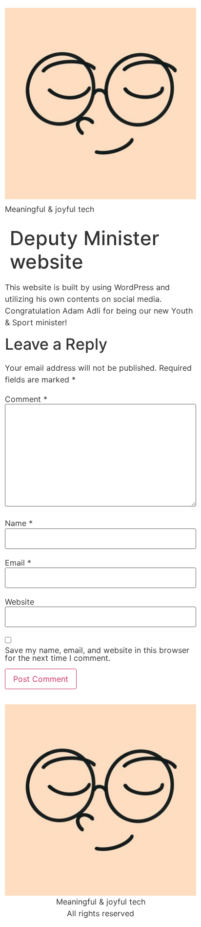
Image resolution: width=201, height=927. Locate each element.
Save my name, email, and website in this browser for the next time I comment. (97, 654)
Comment (26, 399)
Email (18, 563)
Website (19, 602)
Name (19, 523)
